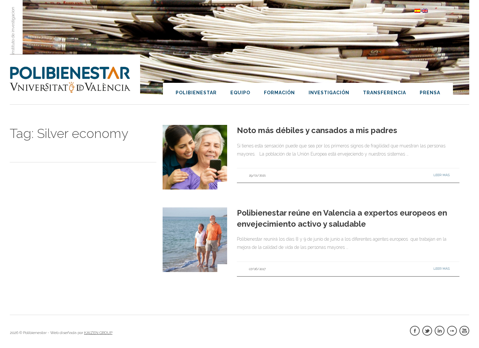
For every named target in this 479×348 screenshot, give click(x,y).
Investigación (329, 92)
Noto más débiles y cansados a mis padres (317, 130)
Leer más (441, 175)
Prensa (430, 92)
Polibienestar (196, 92)
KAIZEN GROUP (98, 332)
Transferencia (384, 92)
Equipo (240, 92)
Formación (279, 92)
